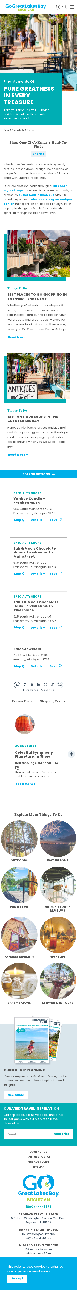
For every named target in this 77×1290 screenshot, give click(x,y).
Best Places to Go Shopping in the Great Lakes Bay (37, 297)
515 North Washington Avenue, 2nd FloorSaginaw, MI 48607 (38, 1221)
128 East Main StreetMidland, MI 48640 (38, 1252)
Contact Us (38, 1152)
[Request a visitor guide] (38, 1040)
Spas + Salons (19, 1003)
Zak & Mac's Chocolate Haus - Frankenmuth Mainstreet (34, 553)
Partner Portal (38, 1157)
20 (46, 685)
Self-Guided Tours (57, 1003)
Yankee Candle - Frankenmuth (29, 501)
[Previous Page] (17, 685)
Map (17, 520)
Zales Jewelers (27, 649)
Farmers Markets (19, 956)
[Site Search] (64, 7)
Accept (17, 1278)
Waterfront (58, 860)
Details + (38, 520)
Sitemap (38, 1167)
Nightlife (58, 956)
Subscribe (62, 1134)
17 (24, 685)
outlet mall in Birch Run (36, 195)
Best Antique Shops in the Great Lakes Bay (32, 419)
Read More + (41, 1271)
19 (38, 685)
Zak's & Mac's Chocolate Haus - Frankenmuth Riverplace (36, 607)
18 (31, 685)
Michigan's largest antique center (38, 202)
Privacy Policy (38, 1162)
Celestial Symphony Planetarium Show (34, 755)
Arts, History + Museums (58, 908)
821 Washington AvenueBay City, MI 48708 (38, 1236)
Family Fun (19, 906)
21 (52, 685)
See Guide (16, 1095)
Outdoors (19, 860)
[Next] (71, 754)
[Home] (16, 7)
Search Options (36, 474)
